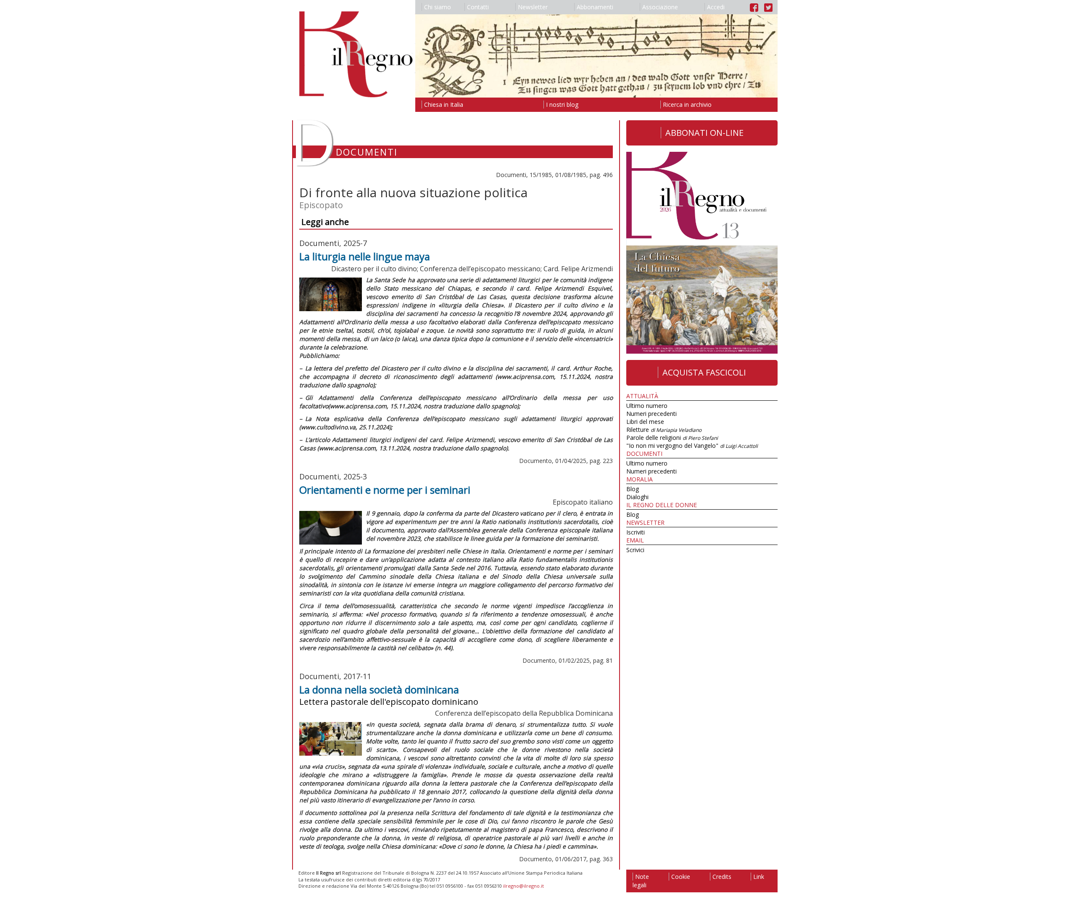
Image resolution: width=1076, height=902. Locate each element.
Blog (632, 489)
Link (758, 877)
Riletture (664, 430)
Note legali (641, 881)
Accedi (716, 7)
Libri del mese (645, 422)
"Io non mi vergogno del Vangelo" (692, 446)
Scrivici (635, 550)
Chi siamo (437, 7)
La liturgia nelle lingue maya (364, 256)
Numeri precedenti (651, 414)
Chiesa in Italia (443, 104)
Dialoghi (637, 497)
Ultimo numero (646, 406)
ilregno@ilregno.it (523, 886)
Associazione (660, 7)
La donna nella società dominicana (379, 689)
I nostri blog (562, 104)
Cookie (680, 877)
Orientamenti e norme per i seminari (384, 490)
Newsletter (533, 7)
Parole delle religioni (672, 438)
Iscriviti (635, 532)
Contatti (478, 7)
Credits (721, 877)
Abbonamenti (595, 7)
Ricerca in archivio (687, 104)
